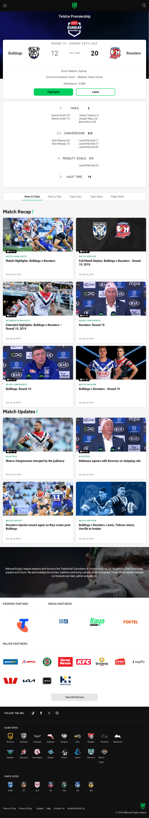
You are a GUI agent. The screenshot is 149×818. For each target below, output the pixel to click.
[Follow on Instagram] (57, 713)
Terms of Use (9, 808)
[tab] (32, 196)
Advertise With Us (76, 808)
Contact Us (59, 808)
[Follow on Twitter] (49, 713)
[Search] (144, 5)
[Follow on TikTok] (33, 713)
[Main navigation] (5, 6)
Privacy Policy (25, 808)
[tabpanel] (74, 375)
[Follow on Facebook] (41, 713)
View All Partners (74, 697)
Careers (40, 808)
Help (49, 808)
